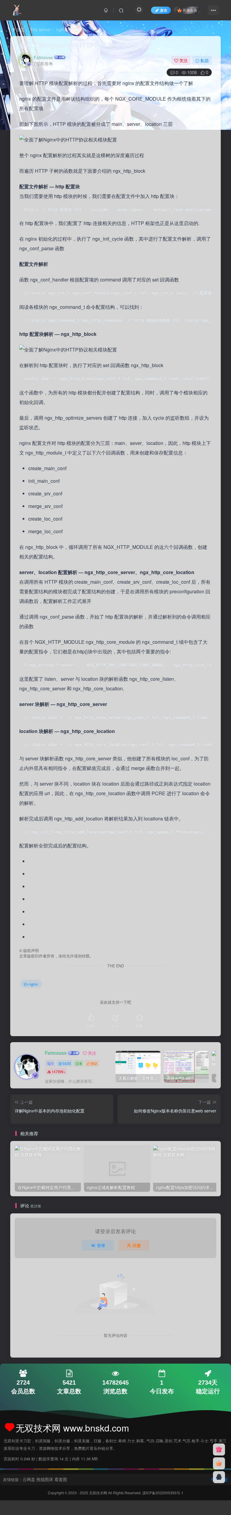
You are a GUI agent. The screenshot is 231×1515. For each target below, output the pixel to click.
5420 (67, 1063)
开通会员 (190, 10)
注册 (136, 1245)
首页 (20, 29)
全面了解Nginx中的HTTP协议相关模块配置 (83, 45)
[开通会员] (219, 1463)
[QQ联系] (219, 1477)
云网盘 (29, 1479)
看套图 (60, 1479)
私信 (204, 60)
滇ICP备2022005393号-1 (162, 1492)
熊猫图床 (44, 1479)
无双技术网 (98, 1492)
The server (40, 29)
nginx (61, 29)
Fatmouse (43, 57)
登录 (101, 1245)
